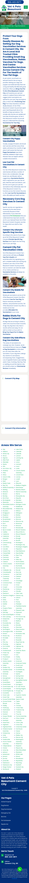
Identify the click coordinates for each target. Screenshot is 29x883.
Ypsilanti (18, 765)
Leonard (18, 464)
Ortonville (19, 587)
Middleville (19, 506)
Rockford (18, 636)
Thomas (18, 705)
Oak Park (19, 574)
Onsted (18, 583)
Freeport (5, 655)
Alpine (5, 464)
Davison (5, 591)
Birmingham (6, 500)
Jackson (5, 752)
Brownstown (7, 519)
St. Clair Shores (20, 686)
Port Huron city (20, 617)
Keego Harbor (7, 767)
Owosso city (19, 595)
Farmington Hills (8, 631)
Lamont (18, 456)
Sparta (18, 674)
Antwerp (5, 470)
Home (3, 26)
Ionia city (5, 750)
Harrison (5, 718)
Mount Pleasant (21, 534)
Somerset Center (21, 663)
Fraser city (6, 653)
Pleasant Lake (20, 610)
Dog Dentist (5, 805)
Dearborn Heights (8, 595)
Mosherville (19, 528)
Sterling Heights (21, 689)
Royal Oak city (20, 642)
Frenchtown (6, 657)
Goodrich (5, 680)
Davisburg (6, 589)
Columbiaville (7, 572)
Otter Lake (19, 593)
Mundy (18, 536)
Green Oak (6, 697)
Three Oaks (19, 708)
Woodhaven (19, 758)
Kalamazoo (6, 763)
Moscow (18, 525)
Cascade (5, 549)
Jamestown (6, 754)
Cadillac (5, 532)
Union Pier (19, 725)
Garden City (6, 667)
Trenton (18, 712)
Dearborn (6, 593)
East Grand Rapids (8, 614)
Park (17, 600)
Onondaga (19, 581)
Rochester (19, 631)
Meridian (18, 500)
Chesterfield (6, 553)
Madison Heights (21, 485)
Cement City (9, 26)
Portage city (19, 619)
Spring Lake (19, 678)
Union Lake (19, 722)
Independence (7, 746)
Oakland (18, 576)
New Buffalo (19, 553)
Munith (18, 540)
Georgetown (6, 678)
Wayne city (19, 748)
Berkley (5, 496)
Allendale (5, 462)
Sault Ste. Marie (20, 650)
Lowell (18, 479)
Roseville (18, 640)
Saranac (18, 648)
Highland (5, 725)
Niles (17, 557)
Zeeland (18, 769)
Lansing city (19, 458)
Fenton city (6, 636)
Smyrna (18, 659)
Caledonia (6, 534)
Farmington (6, 629)
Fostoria (5, 648)
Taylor (18, 701)
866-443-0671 (14, 2)
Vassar (18, 731)
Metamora (19, 502)
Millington (19, 513)
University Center (21, 727)
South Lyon (19, 665)
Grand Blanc (6, 682)
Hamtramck (6, 710)
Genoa (5, 676)
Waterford (19, 744)
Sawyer (18, 653)
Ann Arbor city (7, 468)
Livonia (18, 477)
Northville (19, 566)
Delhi (4, 597)
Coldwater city (7, 570)
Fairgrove (6, 627)
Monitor (18, 517)
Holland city (6, 733)
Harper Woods (7, 716)
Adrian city (6, 453)
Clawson (5, 561)
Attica (4, 475)
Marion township (21, 492)
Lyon (17, 481)
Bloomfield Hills (7, 509)
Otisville (18, 591)
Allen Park (6, 460)
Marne (18, 494)
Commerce (6, 574)
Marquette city (20, 496)
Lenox (18, 462)
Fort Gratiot (6, 646)
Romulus (18, 638)
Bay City (5, 485)
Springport (19, 684)
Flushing (5, 644)
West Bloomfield (21, 750)
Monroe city (19, 521)
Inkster (5, 748)
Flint (4, 640)
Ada (4, 449)
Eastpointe (6, 619)
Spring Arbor (20, 676)
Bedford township (8, 487)
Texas (18, 703)
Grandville (6, 693)
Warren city (19, 737)
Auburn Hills (6, 477)
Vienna (18, 733)
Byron (5, 528)
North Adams (20, 561)
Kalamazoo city (7, 765)
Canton (5, 545)
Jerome (5, 758)
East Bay (5, 612)
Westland (19, 752)
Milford (18, 511)
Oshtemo (19, 589)
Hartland (5, 720)
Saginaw (18, 644)
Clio (4, 568)
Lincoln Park (19, 475)
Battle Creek (6, 483)
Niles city (18, 559)
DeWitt (5, 604)
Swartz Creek (20, 699)
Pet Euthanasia (6, 820)
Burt (4, 523)
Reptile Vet (4, 824)
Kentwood (6, 769)
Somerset (19, 661)
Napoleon (19, 549)
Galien (5, 665)
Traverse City (20, 710)
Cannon (5, 540)
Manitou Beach (20, 489)
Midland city (19, 509)
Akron (5, 456)
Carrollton (6, 547)
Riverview (19, 627)
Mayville (18, 498)
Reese (18, 623)
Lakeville (18, 453)
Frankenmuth (7, 650)
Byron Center (7, 530)
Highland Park (7, 727)
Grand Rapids (7, 689)
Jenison (5, 756)
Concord (5, 585)
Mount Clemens (21, 530)
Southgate (19, 672)
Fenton (5, 633)
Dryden (5, 610)
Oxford (18, 597)
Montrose (19, 523)
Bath (4, 481)
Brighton (5, 515)
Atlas (4, 473)
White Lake (19, 754)
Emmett (5, 621)
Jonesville (6, 760)
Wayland (18, 746)
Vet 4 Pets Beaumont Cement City (13, 781)
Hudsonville (6, 739)
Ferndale (5, 638)
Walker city (19, 735)
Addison (5, 451)
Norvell (18, 570)
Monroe (18, 519)
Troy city (18, 714)
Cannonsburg (7, 542)
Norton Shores (20, 568)
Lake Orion (19, 449)
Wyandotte (19, 760)
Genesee (5, 674)
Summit (18, 693)
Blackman (6, 502)
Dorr (4, 606)
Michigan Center (21, 504)
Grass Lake (6, 695)
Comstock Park (7, 583)
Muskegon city (20, 545)
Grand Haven (7, 684)
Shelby (18, 657)
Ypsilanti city (19, 767)
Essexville (6, 625)
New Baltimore (20, 551)
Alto (4, 466)
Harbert (5, 714)
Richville (18, 625)
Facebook (14, 878)
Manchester (19, 487)
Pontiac (18, 614)
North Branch (20, 564)
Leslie (17, 468)
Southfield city (20, 669)
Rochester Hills (20, 633)
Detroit (5, 602)
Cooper (5, 587)
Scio (17, 655)
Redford (18, 621)
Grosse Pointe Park (9, 699)
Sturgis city (19, 691)
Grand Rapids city (8, 691)
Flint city (5, 642)
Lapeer (18, 460)
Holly (4, 735)
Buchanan (6, 521)
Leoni (17, 466)
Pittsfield (18, 604)
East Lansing (7, 617)
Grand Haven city (8, 686)
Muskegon (19, 542)
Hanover (5, 712)
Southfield (19, 667)
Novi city (18, 572)
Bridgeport (6, 513)
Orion (17, 585)
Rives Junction (20, 629)
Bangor (5, 479)
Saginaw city (19, 646)
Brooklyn (5, 517)
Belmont (5, 492)
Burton (5, 525)
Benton (5, 494)
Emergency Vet (6, 813)
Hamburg (6, 708)
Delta (4, 600)
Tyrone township (21, 716)
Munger (18, 538)
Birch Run (6, 498)
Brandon (5, 511)
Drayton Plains (7, 608)
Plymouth (19, 612)
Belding (5, 489)
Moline (18, 515)
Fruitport (5, 659)
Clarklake (5, 555)
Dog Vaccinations (6, 809)
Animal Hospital (6, 802)
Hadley (5, 705)
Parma (18, 602)
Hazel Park (6, 722)
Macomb (18, 483)
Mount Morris (20, 532)
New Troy (19, 555)
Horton (5, 737)
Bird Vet (3, 817)
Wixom (18, 756)
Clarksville (6, 559)
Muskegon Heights (22, 547)
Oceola (18, 578)
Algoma (5, 458)
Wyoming (19, 763)
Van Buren (19, 729)
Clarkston (6, 557)
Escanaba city (7, 623)
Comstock (6, 581)
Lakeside (18, 451)
